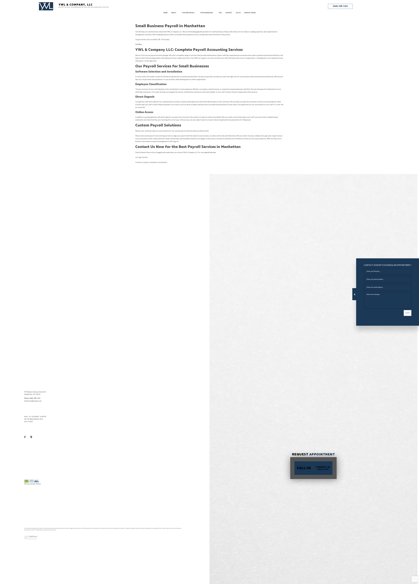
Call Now (138, 44)
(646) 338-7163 (340, 6)
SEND (407, 313)
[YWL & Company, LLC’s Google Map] (33, 437)
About (173, 13)
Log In (238, 13)
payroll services (210, 152)
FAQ (220, 13)
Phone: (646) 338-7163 (32, 398)
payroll (199, 32)
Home (165, 13)
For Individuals (188, 13)
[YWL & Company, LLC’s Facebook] (27, 437)
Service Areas (250, 13)
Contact (228, 13)
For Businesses (206, 13)
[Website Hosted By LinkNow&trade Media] (31, 536)
